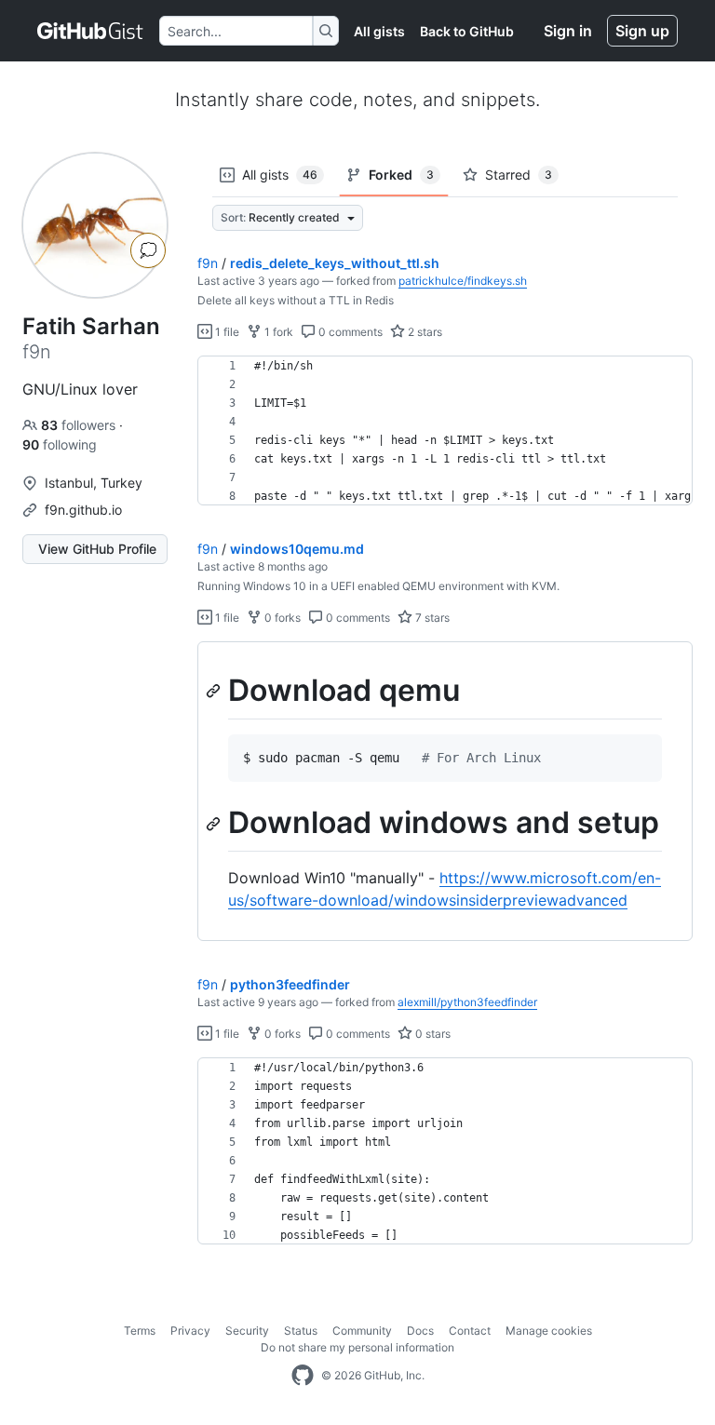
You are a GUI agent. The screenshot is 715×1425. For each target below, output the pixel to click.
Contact (470, 1331)
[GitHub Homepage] (302, 1376)
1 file (225, 332)
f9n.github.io (83, 510)
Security (247, 1331)
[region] (445, 430)
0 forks (281, 618)
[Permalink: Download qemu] (215, 691)
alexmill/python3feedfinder (467, 1002)
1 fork (277, 332)
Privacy (190, 1331)
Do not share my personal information (357, 1347)
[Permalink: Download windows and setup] (215, 824)
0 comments (349, 332)
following (59, 444)
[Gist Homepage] (90, 31)
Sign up (642, 30)
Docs (420, 1331)
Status (300, 1331)
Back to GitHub (467, 31)
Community (362, 1331)
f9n (207, 263)
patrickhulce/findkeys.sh (462, 281)
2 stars (423, 332)
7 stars (431, 618)
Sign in (568, 30)
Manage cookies (549, 1331)
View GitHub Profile (97, 549)
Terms (139, 1331)
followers (80, 425)
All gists (379, 31)
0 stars (431, 1034)
